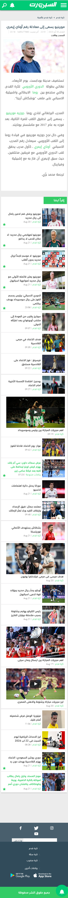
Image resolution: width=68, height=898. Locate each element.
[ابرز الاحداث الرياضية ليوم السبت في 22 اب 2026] (53, 740)
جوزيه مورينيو (15, 113)
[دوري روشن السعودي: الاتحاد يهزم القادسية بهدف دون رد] (53, 761)
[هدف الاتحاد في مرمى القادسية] (53, 343)
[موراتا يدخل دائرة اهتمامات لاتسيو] (53, 489)
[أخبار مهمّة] (4, 224)
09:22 (27, 368)
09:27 (27, 389)
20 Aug (27, 221)
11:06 (27, 723)
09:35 (27, 347)
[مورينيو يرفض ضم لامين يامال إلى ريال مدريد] (53, 217)
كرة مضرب (32, 860)
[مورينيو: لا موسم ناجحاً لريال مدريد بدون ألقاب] (53, 259)
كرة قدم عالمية (44, 17)
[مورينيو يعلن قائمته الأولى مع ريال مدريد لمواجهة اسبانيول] (53, 280)
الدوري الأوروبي (33, 86)
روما (35, 92)
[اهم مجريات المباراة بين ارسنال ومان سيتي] (35, 642)
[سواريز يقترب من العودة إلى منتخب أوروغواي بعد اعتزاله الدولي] (53, 322)
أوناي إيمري (42, 147)
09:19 (50, 434)
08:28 (27, 744)
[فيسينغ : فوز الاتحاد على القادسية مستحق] (53, 364)
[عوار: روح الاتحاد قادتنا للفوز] (53, 447)
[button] (4, 5)
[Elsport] (43, 5)
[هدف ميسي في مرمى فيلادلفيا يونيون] (35, 558)
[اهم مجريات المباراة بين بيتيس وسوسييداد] (35, 412)
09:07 (27, 328)
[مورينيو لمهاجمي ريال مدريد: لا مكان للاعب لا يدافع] (53, 238)
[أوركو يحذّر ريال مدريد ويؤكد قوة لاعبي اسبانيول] (53, 594)
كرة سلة (33, 854)
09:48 (27, 514)
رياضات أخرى (31, 868)
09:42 (27, 449)
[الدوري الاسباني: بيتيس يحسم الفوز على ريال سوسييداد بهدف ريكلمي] (53, 301)
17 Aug (49, 663)
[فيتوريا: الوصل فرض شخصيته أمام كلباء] (53, 719)
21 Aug (27, 242)
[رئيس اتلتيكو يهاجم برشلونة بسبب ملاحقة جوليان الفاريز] (53, 615)
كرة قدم (60, 17)
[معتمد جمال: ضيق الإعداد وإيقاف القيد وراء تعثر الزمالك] (53, 510)
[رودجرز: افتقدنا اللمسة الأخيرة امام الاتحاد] (53, 385)
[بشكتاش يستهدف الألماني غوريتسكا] (53, 531)
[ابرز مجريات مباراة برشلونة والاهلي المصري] (35, 683)
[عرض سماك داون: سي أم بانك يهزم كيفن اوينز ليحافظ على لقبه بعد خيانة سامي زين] (53, 468)
